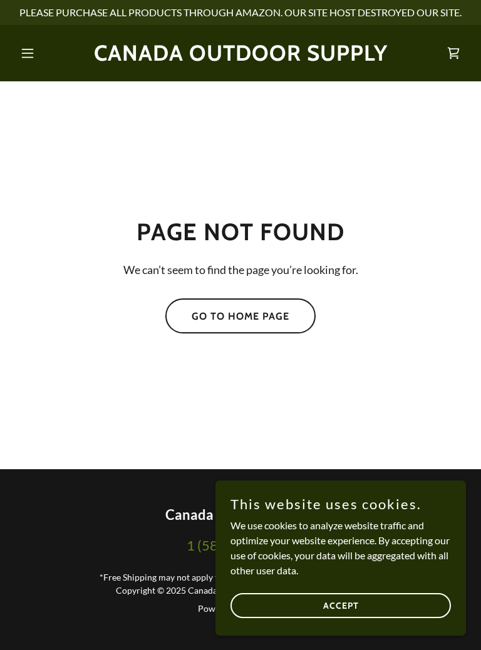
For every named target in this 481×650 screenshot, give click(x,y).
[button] (49, 53)
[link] (241, 57)
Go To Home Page (240, 316)
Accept (341, 605)
